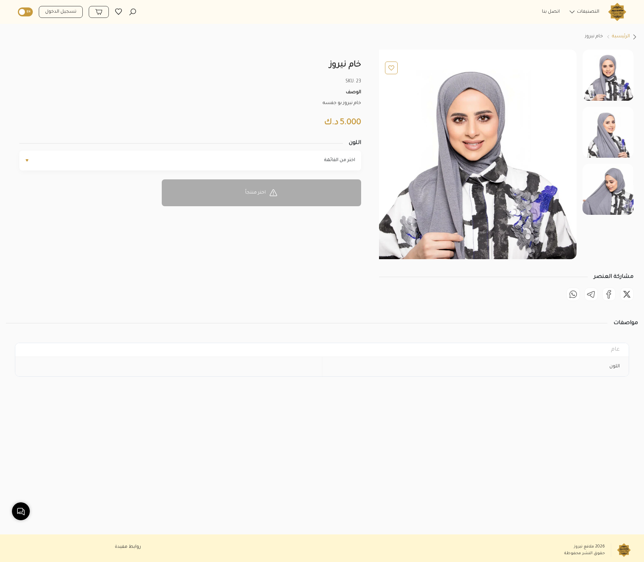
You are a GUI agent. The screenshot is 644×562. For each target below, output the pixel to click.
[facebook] (609, 294)
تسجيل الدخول (60, 12)
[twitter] (627, 294)
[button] (584, 14)
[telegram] (591, 294)
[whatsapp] (573, 294)
